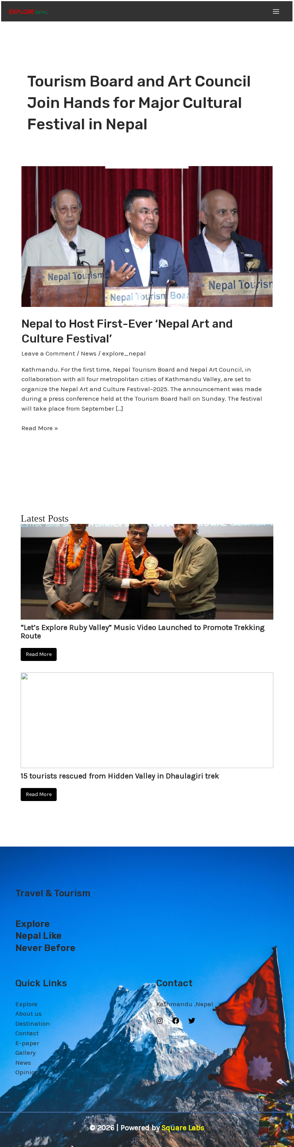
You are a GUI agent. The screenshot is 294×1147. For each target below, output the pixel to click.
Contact (27, 1033)
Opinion (27, 1072)
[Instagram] (159, 1020)
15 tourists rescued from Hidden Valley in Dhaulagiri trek (120, 776)
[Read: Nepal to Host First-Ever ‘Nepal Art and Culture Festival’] (146, 236)
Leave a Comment (48, 353)
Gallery (25, 1052)
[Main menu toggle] (276, 11)
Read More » (39, 427)
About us (28, 1013)
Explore (26, 1004)
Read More (39, 654)
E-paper (27, 1043)
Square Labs (183, 1127)
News (88, 353)
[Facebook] (175, 1020)
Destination (32, 1023)
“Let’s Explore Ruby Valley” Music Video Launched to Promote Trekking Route (143, 631)
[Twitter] (191, 1020)
